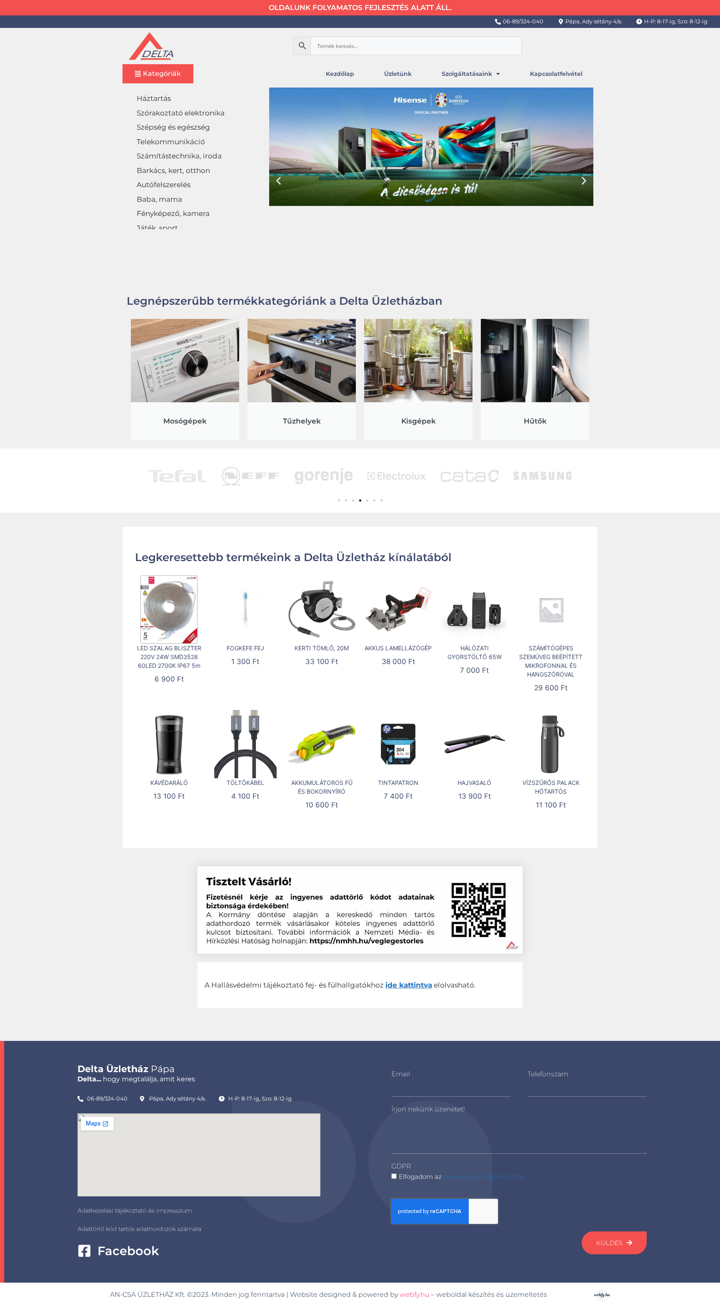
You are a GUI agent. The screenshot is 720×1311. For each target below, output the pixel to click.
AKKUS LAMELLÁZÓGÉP (398, 648)
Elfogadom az (461, 1177)
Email (400, 1074)
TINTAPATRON (398, 782)
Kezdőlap (340, 74)
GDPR (401, 1166)
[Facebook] (84, 1251)
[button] (278, 180)
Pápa (126, 1069)
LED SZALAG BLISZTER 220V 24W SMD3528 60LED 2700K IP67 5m (169, 656)
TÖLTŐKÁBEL (245, 782)
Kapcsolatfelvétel (556, 74)
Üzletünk (398, 74)
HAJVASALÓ (474, 782)
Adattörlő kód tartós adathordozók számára (139, 1229)
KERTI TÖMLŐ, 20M (322, 648)
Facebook (128, 1250)
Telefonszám (548, 1074)
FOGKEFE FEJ (245, 648)
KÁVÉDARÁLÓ (169, 782)
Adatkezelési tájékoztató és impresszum (135, 1210)
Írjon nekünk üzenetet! (428, 1109)
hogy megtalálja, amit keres (136, 1079)
